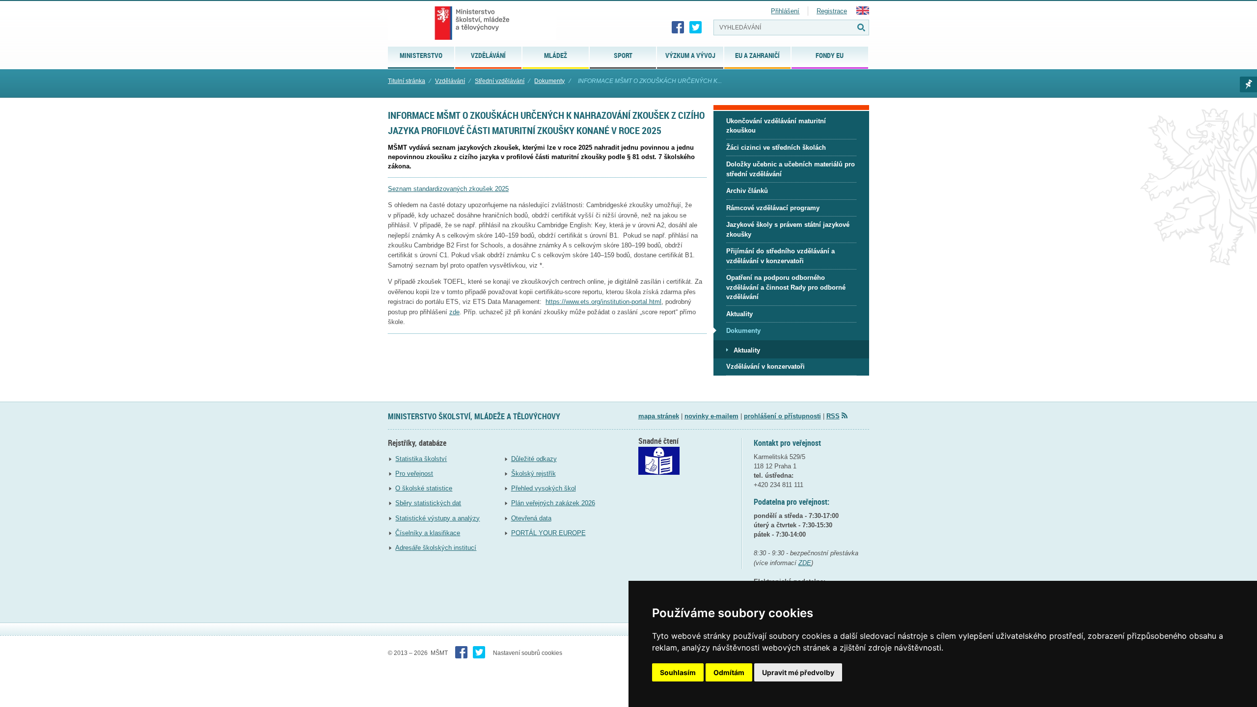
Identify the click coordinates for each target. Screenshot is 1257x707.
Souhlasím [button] (678, 672)
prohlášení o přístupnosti (782, 416)
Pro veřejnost (414, 473)
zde (454, 312)
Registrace (832, 11)
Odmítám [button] (728, 672)
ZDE (804, 563)
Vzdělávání (450, 81)
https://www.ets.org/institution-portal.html (603, 301)
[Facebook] (678, 27)
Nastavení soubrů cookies (527, 653)
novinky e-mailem (711, 416)
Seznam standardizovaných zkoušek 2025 (448, 188)
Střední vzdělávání (499, 81)
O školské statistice (423, 488)
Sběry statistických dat (428, 503)
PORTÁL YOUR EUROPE (548, 533)
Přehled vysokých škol (543, 488)
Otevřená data (531, 518)
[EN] (862, 12)
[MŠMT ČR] (472, 23)
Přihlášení (785, 11)
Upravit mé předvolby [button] (798, 672)
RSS (833, 416)
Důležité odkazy (534, 458)
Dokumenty (549, 81)
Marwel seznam (1248, 84)
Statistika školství (421, 458)
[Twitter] (695, 27)
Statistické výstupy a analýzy (437, 518)
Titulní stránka (406, 81)
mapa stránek (658, 416)
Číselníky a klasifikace (427, 533)
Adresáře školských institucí (435, 547)
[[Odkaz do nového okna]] (659, 472)
